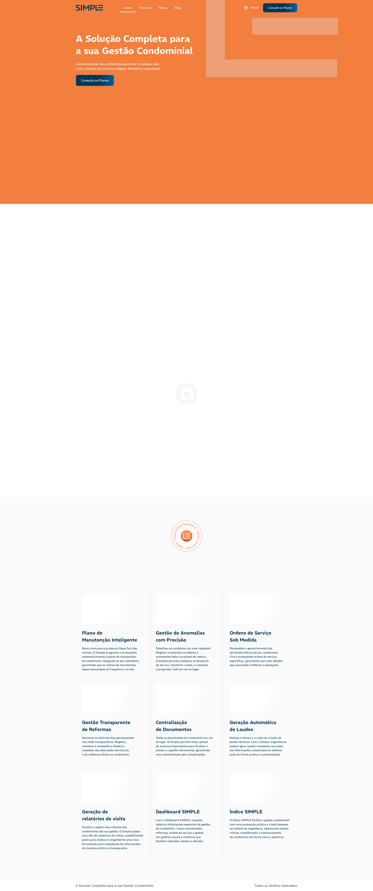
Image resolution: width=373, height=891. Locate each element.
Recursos (145, 8)
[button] (186, 394)
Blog (178, 8)
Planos (163, 8)
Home (128, 8)
